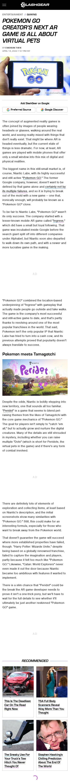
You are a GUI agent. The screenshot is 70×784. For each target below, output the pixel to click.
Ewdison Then (13, 48)
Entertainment (12, 15)
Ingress (58, 221)
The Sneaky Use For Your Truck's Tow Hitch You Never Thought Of (17, 760)
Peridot (8, 410)
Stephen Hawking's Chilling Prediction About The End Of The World (50, 760)
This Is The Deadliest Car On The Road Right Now (17, 704)
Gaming (32, 15)
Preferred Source (21, 109)
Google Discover (54, 109)
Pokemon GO (32, 178)
